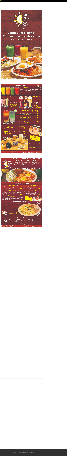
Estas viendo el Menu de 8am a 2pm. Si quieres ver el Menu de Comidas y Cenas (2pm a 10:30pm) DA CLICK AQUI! (20, 5)
